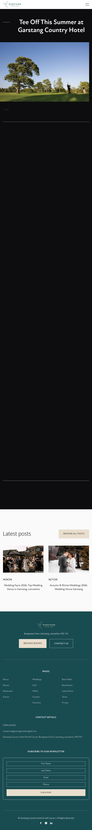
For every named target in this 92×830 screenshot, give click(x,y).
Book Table (67, 680)
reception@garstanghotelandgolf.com (20, 731)
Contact (36, 697)
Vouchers (36, 703)
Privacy (65, 703)
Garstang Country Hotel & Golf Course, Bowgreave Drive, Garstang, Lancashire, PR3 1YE (42, 737)
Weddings (36, 680)
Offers (35, 691)
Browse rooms (33, 643)
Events (6, 697)
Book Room (67, 685)
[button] (87, 4)
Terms (64, 697)
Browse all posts (73, 534)
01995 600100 (9, 725)
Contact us (61, 643)
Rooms (6, 685)
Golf (34, 685)
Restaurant (8, 691)
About (6, 680)
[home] (12, 4)
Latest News (67, 691)
